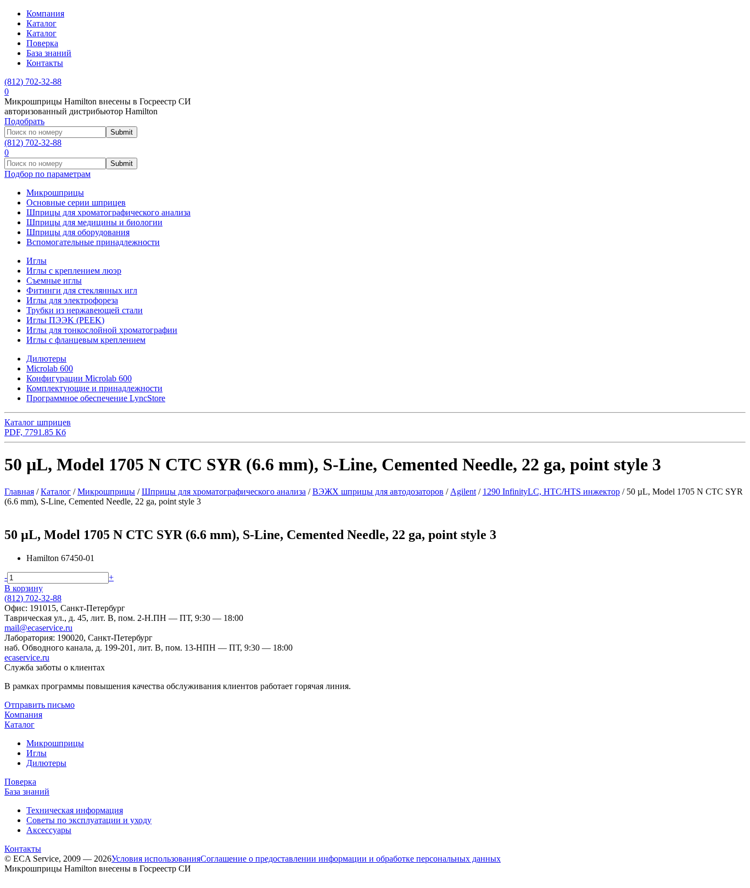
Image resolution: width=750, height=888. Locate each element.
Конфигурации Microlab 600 (79, 378)
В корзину (23, 588)
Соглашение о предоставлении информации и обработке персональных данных (350, 858)
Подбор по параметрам (47, 174)
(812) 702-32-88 (32, 598)
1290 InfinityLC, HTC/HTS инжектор (551, 491)
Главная (19, 491)
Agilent (463, 491)
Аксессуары (48, 830)
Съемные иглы (54, 280)
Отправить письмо (39, 704)
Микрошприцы (55, 192)
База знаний (48, 53)
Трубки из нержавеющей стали (84, 310)
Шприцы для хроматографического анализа (108, 212)
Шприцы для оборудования (78, 232)
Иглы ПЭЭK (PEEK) (65, 320)
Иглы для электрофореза (72, 300)
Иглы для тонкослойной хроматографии (101, 330)
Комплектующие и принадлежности (94, 388)
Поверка (42, 43)
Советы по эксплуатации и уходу (89, 820)
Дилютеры (46, 358)
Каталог (41, 23)
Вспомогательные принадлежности (93, 242)
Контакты (44, 63)
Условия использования (155, 858)
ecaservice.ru (26, 657)
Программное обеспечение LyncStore (95, 398)
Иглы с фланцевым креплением (85, 340)
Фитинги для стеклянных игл (81, 290)
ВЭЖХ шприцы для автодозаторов (378, 491)
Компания (45, 13)
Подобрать (24, 121)
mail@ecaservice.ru (38, 627)
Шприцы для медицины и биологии (94, 222)
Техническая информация (74, 810)
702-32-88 (32, 81)
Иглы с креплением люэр (73, 270)
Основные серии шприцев (76, 202)
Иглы (36, 260)
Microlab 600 (49, 368)
